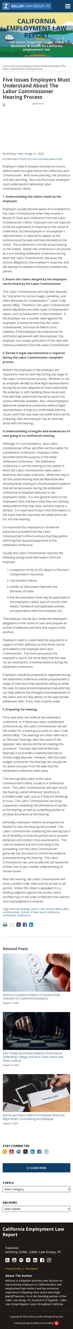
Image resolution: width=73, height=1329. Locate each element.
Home (6, 66)
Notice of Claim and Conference (40, 912)
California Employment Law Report (36, 28)
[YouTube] (12, 1151)
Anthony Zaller (15, 153)
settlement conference (17, 915)
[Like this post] (25, 924)
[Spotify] (18, 1151)
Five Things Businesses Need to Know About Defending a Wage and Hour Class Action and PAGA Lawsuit (33, 1056)
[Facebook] (39, 1151)
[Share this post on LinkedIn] (31, 924)
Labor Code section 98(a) (46, 909)
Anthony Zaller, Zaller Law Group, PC (33, 1252)
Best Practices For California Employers (39, 159)
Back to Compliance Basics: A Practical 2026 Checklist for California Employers (31, 997)
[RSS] (5, 1151)
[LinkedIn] (32, 1151)
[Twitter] (25, 1151)
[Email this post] (12, 924)
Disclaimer (32, 1268)
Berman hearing (19, 909)
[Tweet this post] (18, 924)
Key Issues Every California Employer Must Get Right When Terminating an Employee (34, 1117)
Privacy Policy (13, 1268)
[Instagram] (46, 1151)
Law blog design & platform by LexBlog (34, 1323)
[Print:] (5, 924)
